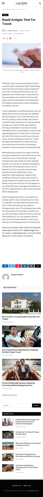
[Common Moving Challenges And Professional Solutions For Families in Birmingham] (8, 422)
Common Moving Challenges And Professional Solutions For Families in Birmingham (27, 422)
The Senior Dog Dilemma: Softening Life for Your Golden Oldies (27, 467)
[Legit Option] (21, 3)
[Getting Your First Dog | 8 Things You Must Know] (8, 435)
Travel (5, 15)
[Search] (40, 3)
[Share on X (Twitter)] (7, 38)
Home (4, 9)
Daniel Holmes (12, 30)
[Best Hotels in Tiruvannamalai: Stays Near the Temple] (21, 303)
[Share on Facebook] (3, 38)
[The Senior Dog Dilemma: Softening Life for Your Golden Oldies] (8, 468)
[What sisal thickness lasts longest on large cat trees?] (8, 446)
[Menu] (3, 3)
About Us (27, 485)
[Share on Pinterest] (10, 38)
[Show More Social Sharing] (14, 38)
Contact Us (16, 485)
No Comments (8, 33)
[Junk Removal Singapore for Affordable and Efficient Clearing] (8, 457)
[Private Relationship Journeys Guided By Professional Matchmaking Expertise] (21, 369)
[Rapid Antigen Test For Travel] (21, 55)
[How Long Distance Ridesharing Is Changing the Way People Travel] (21, 336)
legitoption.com (33, 491)
